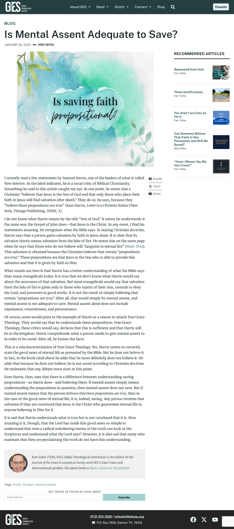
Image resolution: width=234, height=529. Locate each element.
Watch (119, 7)
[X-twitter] (204, 520)
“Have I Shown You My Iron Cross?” (190, 163)
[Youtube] (215, 520)
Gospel (28, 484)
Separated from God (189, 69)
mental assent (46, 484)
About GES (78, 7)
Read (100, 7)
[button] (155, 179)
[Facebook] (193, 520)
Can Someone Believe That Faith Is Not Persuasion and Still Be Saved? (191, 139)
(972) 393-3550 (101, 516)
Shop (161, 7)
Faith (17, 484)
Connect (140, 7)
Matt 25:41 (134, 246)
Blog (10, 23)
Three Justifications (189, 92)
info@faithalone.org (129, 516)
